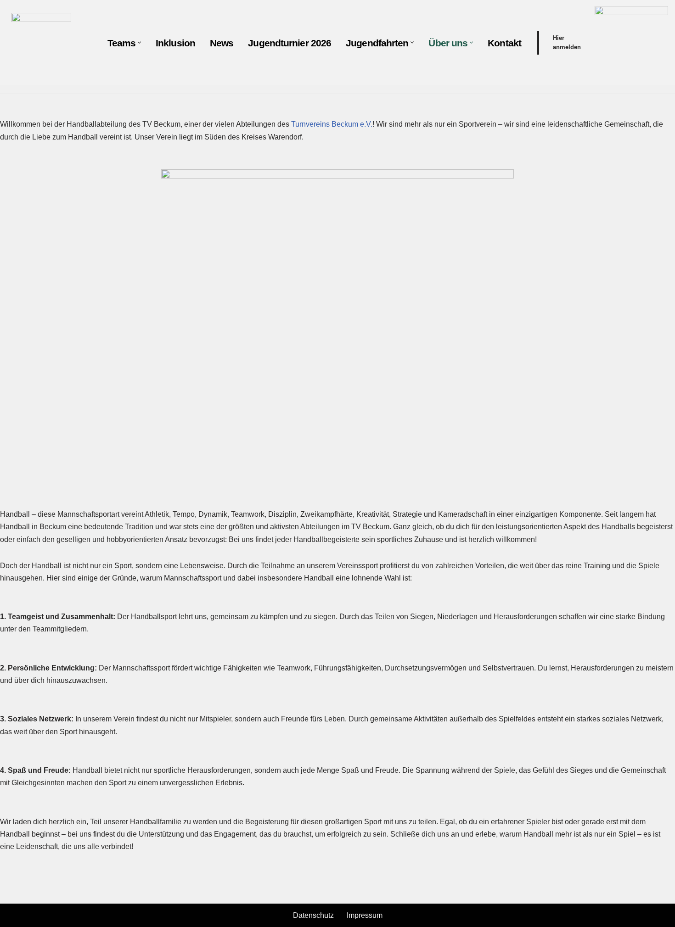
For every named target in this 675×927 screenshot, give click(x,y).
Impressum (364, 915)
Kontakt (504, 43)
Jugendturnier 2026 (289, 43)
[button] (139, 42)
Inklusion (175, 43)
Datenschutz (313, 915)
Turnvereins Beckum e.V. (331, 124)
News (221, 43)
